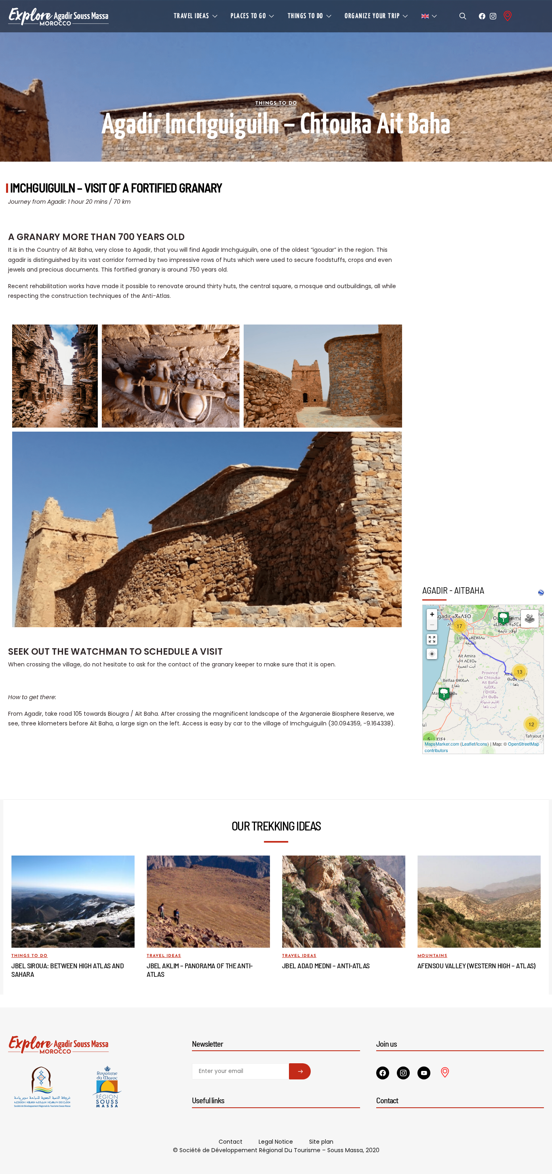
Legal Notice (276, 1142)
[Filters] (530, 619)
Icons (481, 743)
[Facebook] (482, 16)
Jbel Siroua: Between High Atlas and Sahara (67, 969)
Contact (230, 1142)
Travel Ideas (164, 956)
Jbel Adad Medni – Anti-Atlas (326, 965)
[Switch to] (429, 16)
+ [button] (432, 614)
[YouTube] (423, 1073)
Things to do (276, 103)
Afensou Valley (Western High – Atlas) (476, 965)
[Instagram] (493, 16)
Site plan (321, 1142)
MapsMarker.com (442, 743)
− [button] (432, 624)
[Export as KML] (541, 592)
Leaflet (468, 743)
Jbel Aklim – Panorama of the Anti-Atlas (200, 969)
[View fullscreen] (432, 639)
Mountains (432, 956)
